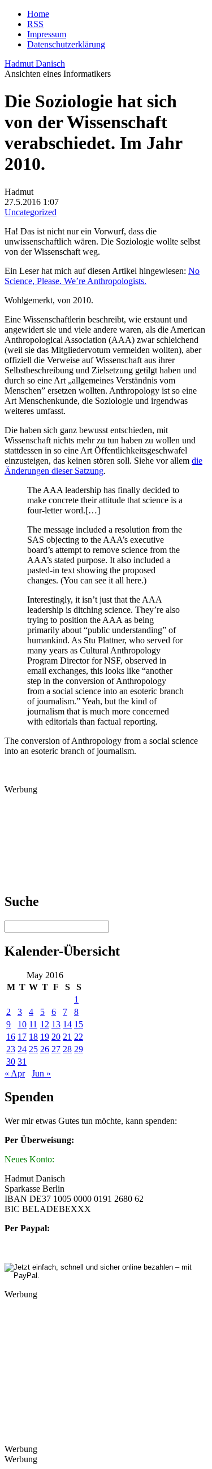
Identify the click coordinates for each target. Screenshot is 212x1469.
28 (67, 1049)
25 (33, 1049)
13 (55, 1024)
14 (67, 1024)
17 (22, 1036)
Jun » (41, 1073)
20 (55, 1036)
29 (78, 1049)
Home (38, 14)
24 (22, 1049)
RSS (35, 24)
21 (67, 1036)
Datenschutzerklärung (66, 44)
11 (33, 1024)
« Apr (15, 1073)
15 (78, 1024)
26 (44, 1049)
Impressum (46, 34)
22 (78, 1036)
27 (55, 1049)
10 (22, 1024)
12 (44, 1024)
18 (33, 1036)
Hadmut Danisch (35, 63)
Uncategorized (31, 212)
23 (10, 1049)
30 (10, 1061)
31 (22, 1061)
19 (44, 1036)
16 (10, 1036)
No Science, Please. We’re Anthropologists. (102, 276)
